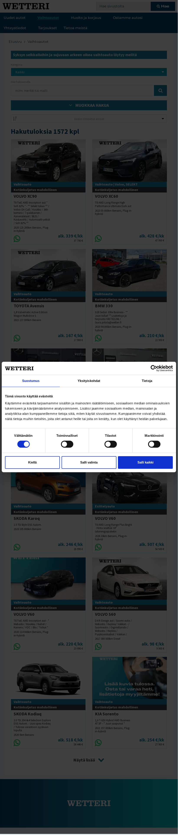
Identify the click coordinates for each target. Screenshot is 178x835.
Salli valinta (89, 462)
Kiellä (32, 462)
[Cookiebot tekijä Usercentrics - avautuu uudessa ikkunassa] (154, 368)
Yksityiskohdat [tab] (89, 381)
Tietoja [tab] (147, 381)
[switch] (67, 444)
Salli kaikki (145, 462)
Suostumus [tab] (31, 381)
